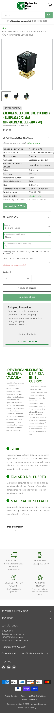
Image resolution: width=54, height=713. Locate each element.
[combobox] (23, 15)
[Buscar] (49, 15)
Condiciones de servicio (27, 699)
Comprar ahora (27, 297)
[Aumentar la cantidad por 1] (28, 278)
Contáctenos (34, 143)
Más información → (15, 528)
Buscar (23, 696)
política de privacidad (37, 696)
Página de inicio (10, 696)
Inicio (3, 28)
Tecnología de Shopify (27, 707)
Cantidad (7, 272)
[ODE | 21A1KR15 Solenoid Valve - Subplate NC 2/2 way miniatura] (16, 96)
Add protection (27, 341)
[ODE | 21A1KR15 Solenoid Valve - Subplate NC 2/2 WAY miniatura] (26, 96)
